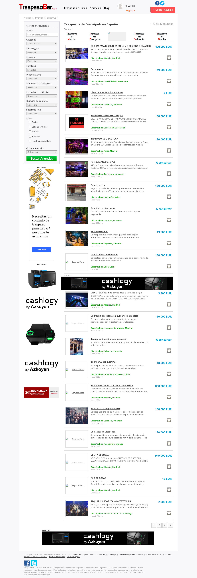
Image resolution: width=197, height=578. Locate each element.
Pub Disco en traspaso (103, 208)
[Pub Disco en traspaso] (77, 215)
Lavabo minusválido (41, 141)
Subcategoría (32, 48)
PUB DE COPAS (98, 478)
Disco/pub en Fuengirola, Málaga (107, 443)
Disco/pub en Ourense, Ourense (106, 220)
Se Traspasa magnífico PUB (105, 408)
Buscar (29, 30)
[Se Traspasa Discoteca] (77, 439)
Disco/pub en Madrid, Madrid (105, 58)
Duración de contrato (37, 100)
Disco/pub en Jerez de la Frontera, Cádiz (110, 374)
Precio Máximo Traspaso (38, 83)
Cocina (35, 122)
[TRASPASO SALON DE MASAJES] (77, 122)
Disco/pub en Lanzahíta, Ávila (105, 197)
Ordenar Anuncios (35, 148)
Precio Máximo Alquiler (37, 92)
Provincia (30, 57)
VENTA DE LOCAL (100, 454)
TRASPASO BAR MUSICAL (104, 362)
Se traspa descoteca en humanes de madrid (114, 315)
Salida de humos (40, 126)
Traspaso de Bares (75, 8)
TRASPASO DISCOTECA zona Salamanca (112, 385)
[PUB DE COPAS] (77, 485)
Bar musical (97, 69)
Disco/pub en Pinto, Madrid (104, 150)
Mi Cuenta (129, 5)
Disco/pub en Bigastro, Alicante (106, 243)
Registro (130, 10)
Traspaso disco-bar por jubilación (109, 338)
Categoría (31, 39)
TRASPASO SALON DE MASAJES (107, 115)
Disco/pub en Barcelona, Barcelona (108, 127)
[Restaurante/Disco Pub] (77, 169)
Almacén (36, 136)
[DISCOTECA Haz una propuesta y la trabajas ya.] (77, 300)
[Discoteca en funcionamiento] (77, 99)
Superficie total (33, 109)
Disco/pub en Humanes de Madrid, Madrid (112, 328)
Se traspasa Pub (99, 231)
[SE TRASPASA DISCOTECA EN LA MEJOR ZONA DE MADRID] (77, 53)
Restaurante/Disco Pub (103, 161)
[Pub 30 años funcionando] (77, 262)
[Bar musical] (77, 76)
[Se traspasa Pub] (77, 238)
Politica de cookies (57, 556)
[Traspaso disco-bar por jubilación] (77, 346)
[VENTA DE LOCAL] (77, 462)
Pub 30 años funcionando (104, 254)
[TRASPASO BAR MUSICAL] (77, 369)
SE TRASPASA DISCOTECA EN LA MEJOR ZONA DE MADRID (121, 46)
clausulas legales (73, 556)
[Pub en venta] (77, 192)
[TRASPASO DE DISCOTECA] (77, 146)
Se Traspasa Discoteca (103, 431)
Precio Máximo (33, 74)
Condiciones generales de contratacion (89, 554)
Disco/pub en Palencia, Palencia (106, 351)
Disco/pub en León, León (103, 266)
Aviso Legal (112, 554)
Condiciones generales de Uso (131, 554)
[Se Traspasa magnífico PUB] (77, 415)
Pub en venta (98, 185)
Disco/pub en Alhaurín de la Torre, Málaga (112, 513)
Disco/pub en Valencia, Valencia (106, 104)
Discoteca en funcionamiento (107, 92)
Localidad (31, 65)
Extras (29, 118)
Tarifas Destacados (153, 554)
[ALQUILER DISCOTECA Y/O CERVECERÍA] (77, 508)
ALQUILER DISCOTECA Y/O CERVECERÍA (111, 501)
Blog (106, 8)
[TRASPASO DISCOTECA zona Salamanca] (77, 393)
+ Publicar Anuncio (163, 9)
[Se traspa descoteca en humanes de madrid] (77, 323)
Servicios (95, 8)
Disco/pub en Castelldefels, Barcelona (109, 81)
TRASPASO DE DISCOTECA (104, 138)
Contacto (67, 554)
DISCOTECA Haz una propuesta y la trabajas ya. (116, 292)
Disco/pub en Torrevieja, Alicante (107, 174)
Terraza (35, 131)
